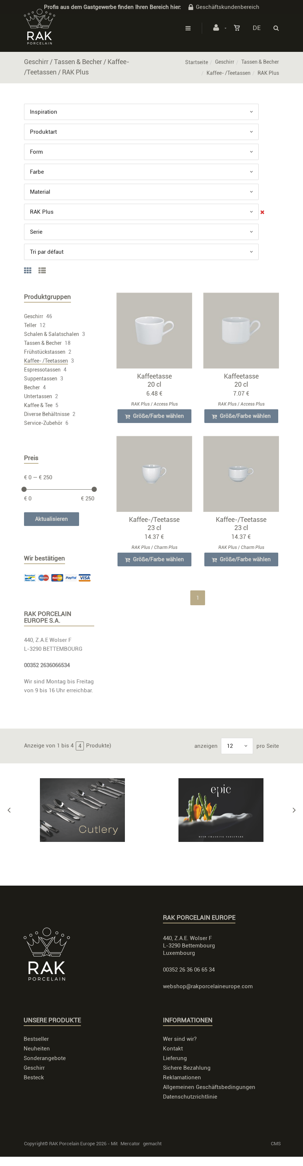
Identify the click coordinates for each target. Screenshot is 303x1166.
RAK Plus (140, 404)
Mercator (130, 1143)
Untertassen (38, 396)
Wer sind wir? (180, 1039)
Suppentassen (40, 379)
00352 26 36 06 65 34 (189, 969)
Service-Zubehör (43, 423)
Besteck (34, 1077)
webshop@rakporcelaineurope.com (208, 986)
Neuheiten (37, 1048)
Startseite (196, 62)
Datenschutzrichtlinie (190, 1096)
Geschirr (224, 62)
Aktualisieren (51, 519)
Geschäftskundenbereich (227, 7)
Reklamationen (182, 1077)
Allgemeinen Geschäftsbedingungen (209, 1087)
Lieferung (175, 1058)
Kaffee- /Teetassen (229, 73)
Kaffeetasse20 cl (154, 380)
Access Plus (166, 404)
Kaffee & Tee (38, 405)
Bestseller (36, 1039)
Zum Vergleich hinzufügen (158, 332)
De (257, 27)
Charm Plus (165, 547)
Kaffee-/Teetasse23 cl (154, 524)
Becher (32, 387)
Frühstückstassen (44, 352)
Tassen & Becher (260, 62)
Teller (30, 325)
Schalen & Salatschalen (51, 334)
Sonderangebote (45, 1058)
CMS (276, 1143)
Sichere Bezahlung (187, 1068)
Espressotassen (42, 370)
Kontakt (173, 1048)
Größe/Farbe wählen (158, 416)
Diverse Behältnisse (46, 414)
